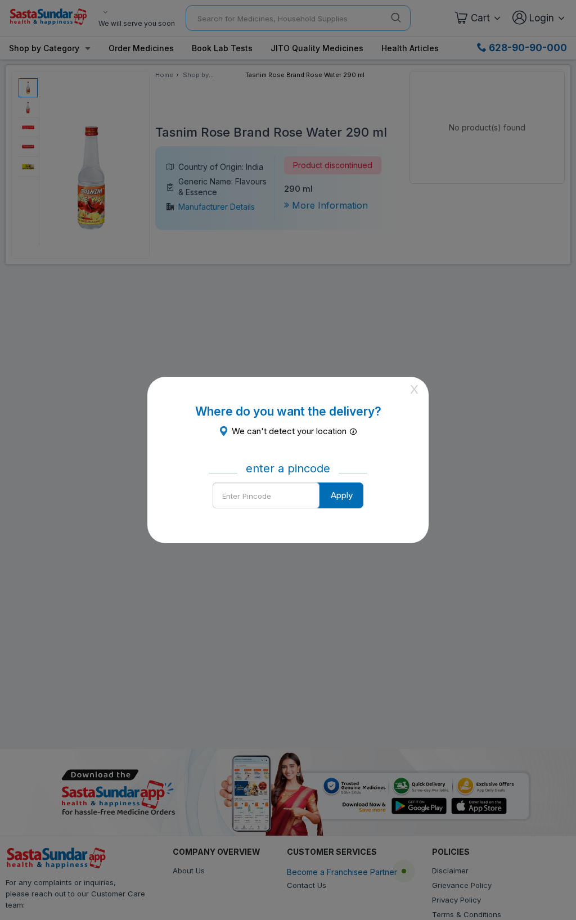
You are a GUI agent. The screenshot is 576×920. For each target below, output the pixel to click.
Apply (342, 495)
